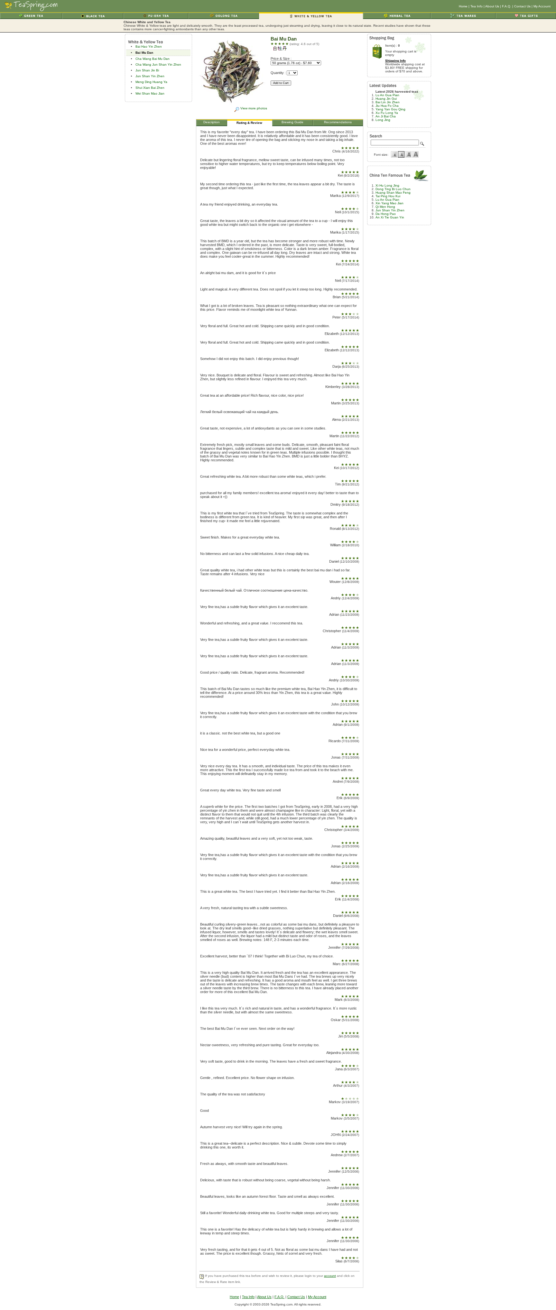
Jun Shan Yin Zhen (149, 76)
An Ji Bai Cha (385, 116)
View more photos (253, 108)
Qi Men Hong (385, 206)
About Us (492, 6)
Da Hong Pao (385, 214)
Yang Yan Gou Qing (390, 109)
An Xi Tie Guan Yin (389, 217)
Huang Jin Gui (386, 98)
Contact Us (522, 6)
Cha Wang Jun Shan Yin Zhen (158, 64)
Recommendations (338, 122)
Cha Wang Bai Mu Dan (152, 58)
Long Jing (382, 120)
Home (463, 6)
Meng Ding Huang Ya (151, 82)
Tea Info (476, 6)
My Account (542, 6)
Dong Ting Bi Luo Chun (393, 189)
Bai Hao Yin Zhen (148, 46)
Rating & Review (249, 123)
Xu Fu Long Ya (386, 113)
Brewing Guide (292, 122)
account (330, 1276)
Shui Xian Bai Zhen (149, 87)
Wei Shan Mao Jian (149, 93)
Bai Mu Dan (144, 52)
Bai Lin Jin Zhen (387, 102)
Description (211, 122)
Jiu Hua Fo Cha (387, 105)
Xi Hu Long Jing (387, 185)
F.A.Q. (506, 6)
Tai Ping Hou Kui (387, 196)
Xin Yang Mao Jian (389, 203)
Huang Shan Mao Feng (393, 192)
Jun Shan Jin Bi (147, 70)
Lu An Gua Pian (387, 95)
